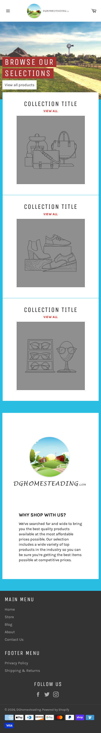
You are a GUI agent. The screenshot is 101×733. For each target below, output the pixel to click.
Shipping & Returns (22, 670)
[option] (50, 60)
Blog (8, 624)
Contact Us (14, 639)
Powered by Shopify (55, 709)
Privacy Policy (16, 663)
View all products (19, 85)
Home (10, 609)
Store (9, 617)
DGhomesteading (28, 709)
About (10, 632)
